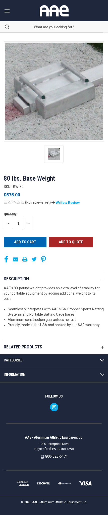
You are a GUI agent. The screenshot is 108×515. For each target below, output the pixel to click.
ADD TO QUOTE (71, 242)
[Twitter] (34, 259)
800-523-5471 (56, 456)
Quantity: (10, 214)
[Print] (24, 259)
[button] (65, 203)
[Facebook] (6, 259)
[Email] (15, 259)
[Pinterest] (43, 259)
